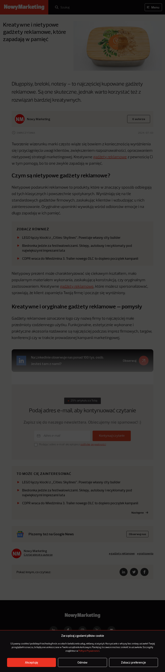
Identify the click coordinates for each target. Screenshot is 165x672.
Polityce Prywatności (88, 651)
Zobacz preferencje (133, 662)
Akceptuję (31, 662)
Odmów (82, 662)
